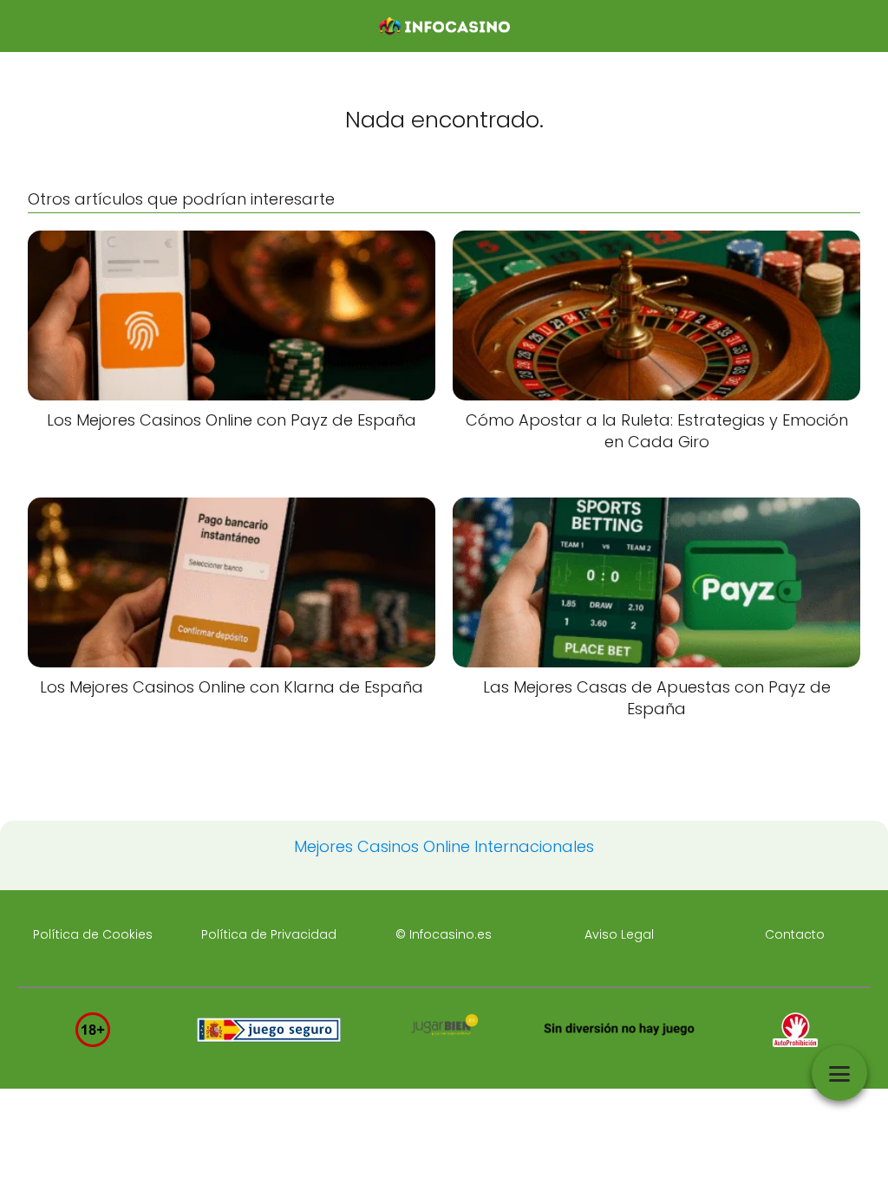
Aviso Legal (619, 934)
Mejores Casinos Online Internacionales (444, 846)
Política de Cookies (93, 934)
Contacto (795, 934)
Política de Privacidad (268, 934)
